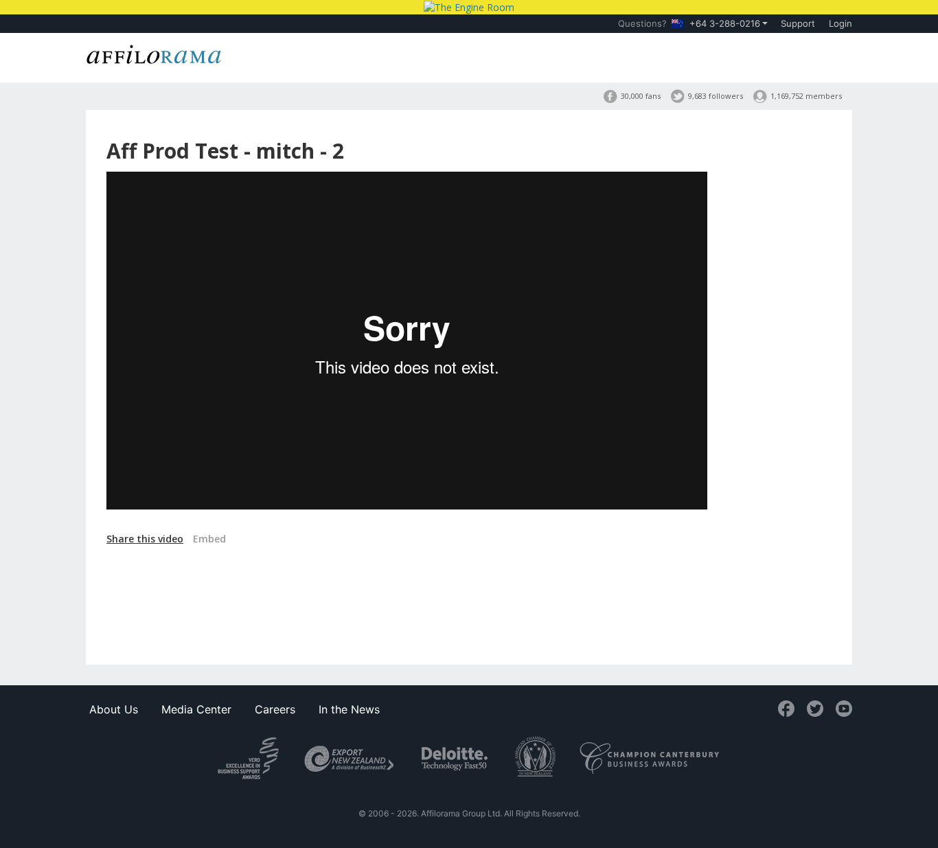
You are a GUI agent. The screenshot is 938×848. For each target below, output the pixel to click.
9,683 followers (715, 96)
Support (798, 23)
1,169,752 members (806, 96)
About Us (113, 709)
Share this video (144, 538)
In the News (349, 709)
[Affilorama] (154, 53)
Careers (275, 709)
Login (840, 23)
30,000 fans (641, 96)
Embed (209, 538)
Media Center (196, 709)
